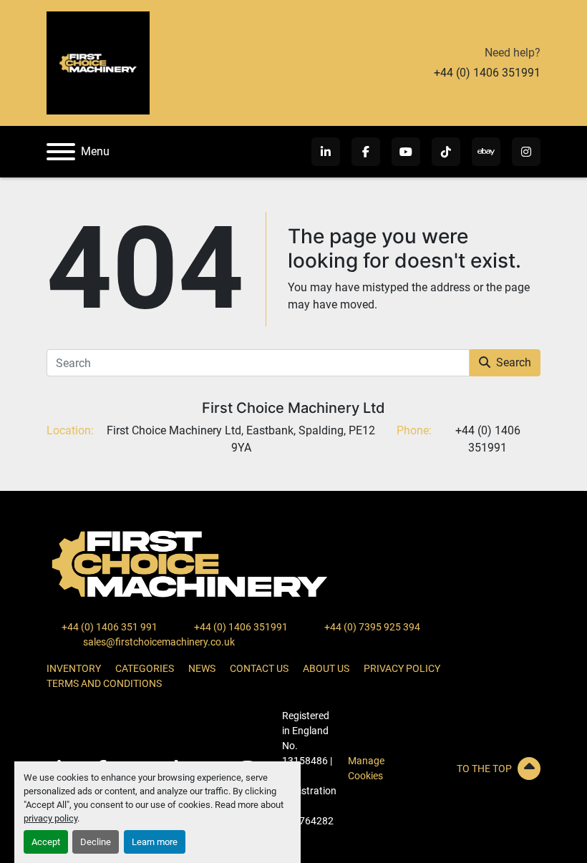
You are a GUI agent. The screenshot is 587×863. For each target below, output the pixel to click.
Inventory (74, 668)
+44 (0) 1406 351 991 (108, 627)
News (201, 668)
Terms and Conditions (104, 683)
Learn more (155, 842)
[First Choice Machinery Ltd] (190, 563)
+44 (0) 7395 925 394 (371, 627)
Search (513, 362)
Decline (95, 842)
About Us (326, 668)
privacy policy (50, 818)
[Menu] (61, 151)
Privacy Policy (402, 668)
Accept (45, 842)
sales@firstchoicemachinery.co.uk (158, 642)
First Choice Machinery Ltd (293, 407)
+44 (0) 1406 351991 (487, 72)
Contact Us (259, 668)
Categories (144, 668)
